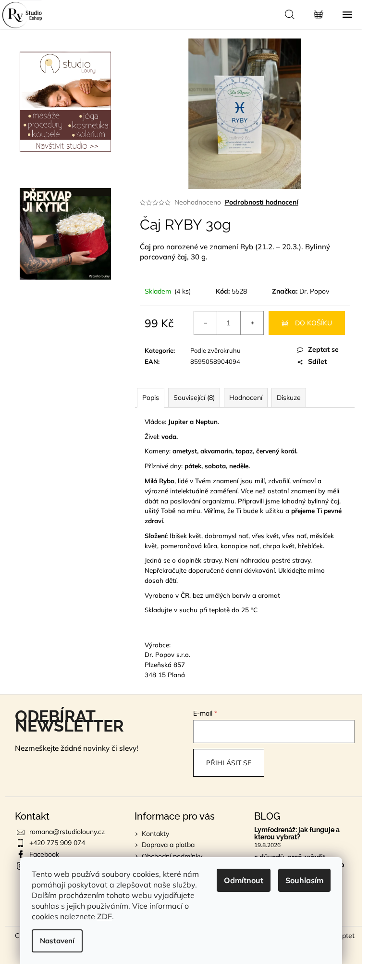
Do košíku (313, 323)
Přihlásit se (228, 762)
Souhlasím (304, 880)
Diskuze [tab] (289, 397)
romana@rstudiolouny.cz (67, 831)
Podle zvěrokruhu (215, 350)
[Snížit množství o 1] (205, 322)
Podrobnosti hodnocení (261, 202)
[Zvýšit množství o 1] (251, 322)
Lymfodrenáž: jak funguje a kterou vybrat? (297, 833)
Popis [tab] (150, 397)
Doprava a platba (168, 844)
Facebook (44, 854)
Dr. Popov (314, 291)
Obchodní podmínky (172, 856)
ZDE (104, 916)
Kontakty (155, 833)
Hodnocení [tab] (245, 397)
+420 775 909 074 (57, 842)
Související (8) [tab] (194, 397)
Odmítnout (243, 880)
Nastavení (57, 940)
